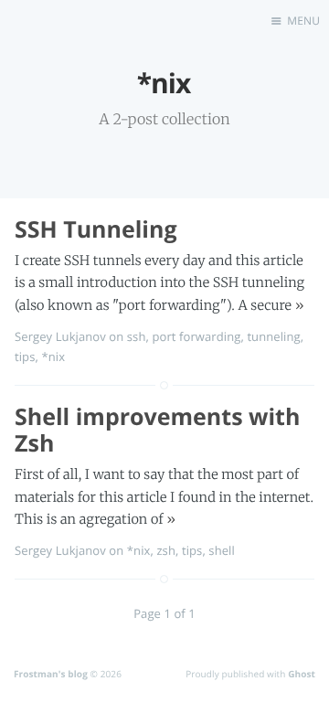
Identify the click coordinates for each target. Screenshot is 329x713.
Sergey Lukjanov (60, 336)
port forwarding (196, 336)
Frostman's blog (51, 673)
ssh (136, 336)
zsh (165, 550)
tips (25, 356)
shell (221, 550)
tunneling (273, 336)
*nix (53, 356)
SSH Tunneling (96, 229)
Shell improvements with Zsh (157, 430)
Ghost (301, 673)
